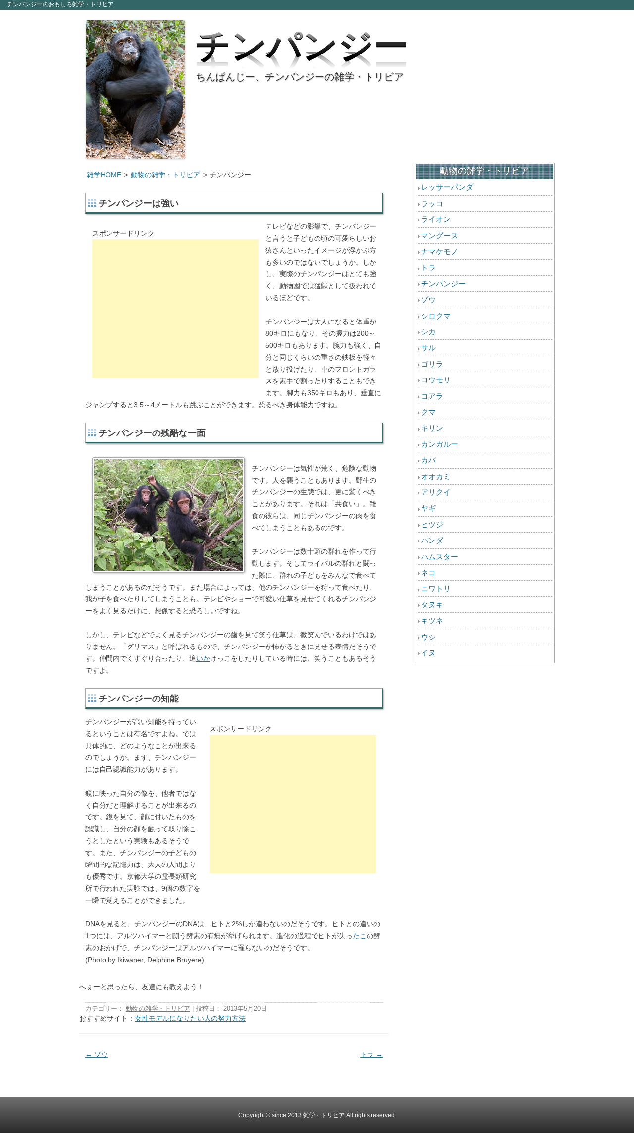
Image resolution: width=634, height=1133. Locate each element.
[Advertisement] (175, 308)
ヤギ (428, 508)
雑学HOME (104, 175)
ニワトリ (436, 588)
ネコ (428, 572)
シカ (428, 331)
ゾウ (96, 1054)
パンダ (432, 540)
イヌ (428, 652)
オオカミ (436, 476)
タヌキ (432, 604)
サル (428, 347)
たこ (360, 936)
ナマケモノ (439, 251)
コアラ (432, 396)
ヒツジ (432, 524)
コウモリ (436, 380)
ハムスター (439, 556)
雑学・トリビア (324, 1115)
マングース (439, 235)
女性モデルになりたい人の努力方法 (190, 1018)
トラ (371, 1054)
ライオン (436, 219)
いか (203, 658)
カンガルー (439, 444)
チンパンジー (302, 42)
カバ (428, 460)
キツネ (432, 620)
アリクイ (436, 492)
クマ (428, 412)
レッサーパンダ (447, 187)
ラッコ (432, 203)
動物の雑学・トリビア (165, 175)
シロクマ (436, 316)
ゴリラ (432, 364)
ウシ (428, 637)
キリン (432, 428)
